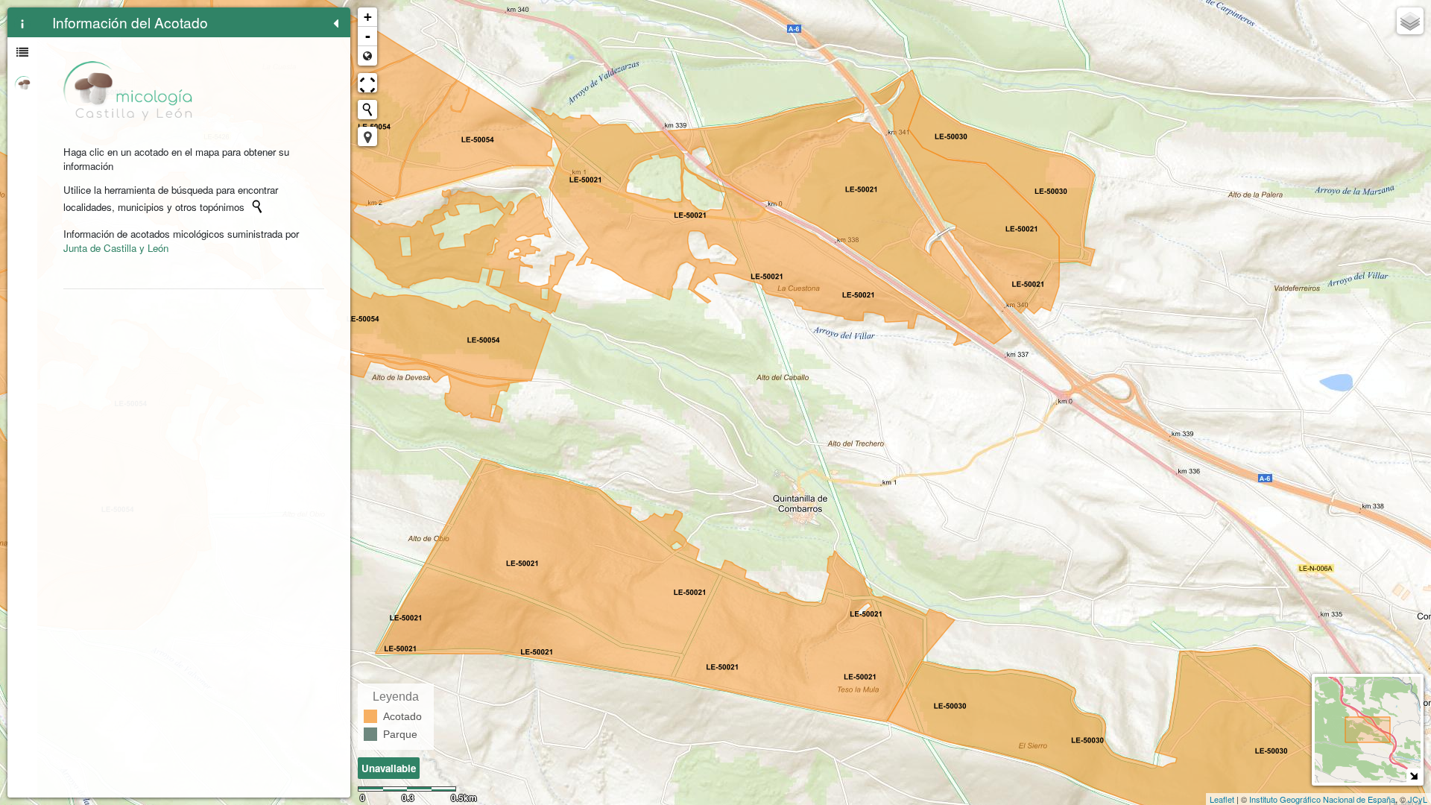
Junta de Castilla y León (115, 248)
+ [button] (368, 17)
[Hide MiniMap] (1413, 775)
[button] (367, 136)
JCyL (1417, 799)
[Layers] (1410, 20)
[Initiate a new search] (257, 206)
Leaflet (1222, 799)
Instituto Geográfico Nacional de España (1322, 799)
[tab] (22, 22)
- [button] (368, 36)
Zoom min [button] (367, 56)
